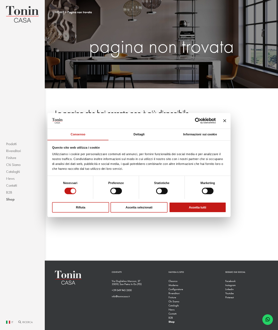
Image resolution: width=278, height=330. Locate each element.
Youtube (229, 293)
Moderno (173, 285)
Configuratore (176, 289)
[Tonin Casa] (22, 14)
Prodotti (11, 144)
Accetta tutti (197, 207)
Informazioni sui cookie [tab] (200, 134)
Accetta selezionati (139, 207)
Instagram (230, 285)
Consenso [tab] (78, 134)
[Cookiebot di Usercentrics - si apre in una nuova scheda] (198, 121)
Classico (173, 281)
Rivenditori (13, 151)
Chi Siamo (13, 164)
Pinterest (229, 297)
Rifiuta (80, 207)
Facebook (230, 281)
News (10, 178)
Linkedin (229, 289)
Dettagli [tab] (139, 134)
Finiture (11, 158)
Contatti (11, 185)
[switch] (116, 191)
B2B (9, 192)
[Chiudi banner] (224, 120)
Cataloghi (13, 171)
